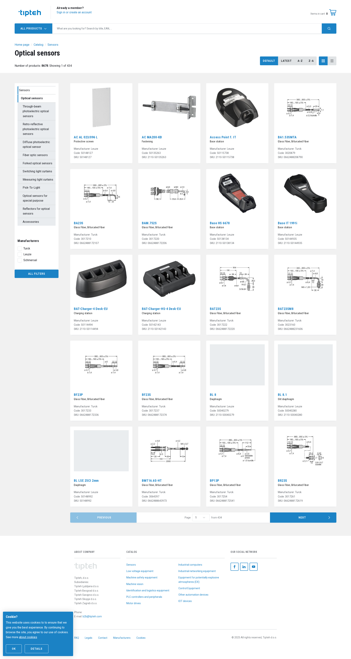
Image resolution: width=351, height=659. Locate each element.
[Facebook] (235, 567)
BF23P (78, 395)
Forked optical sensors (37, 163)
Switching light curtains (37, 171)
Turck (26, 248)
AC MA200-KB (152, 137)
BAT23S (215, 309)
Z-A (311, 60)
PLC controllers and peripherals (144, 596)
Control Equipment (189, 588)
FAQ (76, 637)
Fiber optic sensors (35, 155)
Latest (286, 60)
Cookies (141, 637)
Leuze (27, 254)
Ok (14, 648)
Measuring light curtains (38, 179)
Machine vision (134, 584)
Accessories (31, 222)
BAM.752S (149, 223)
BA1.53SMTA (287, 137)
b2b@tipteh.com (92, 616)
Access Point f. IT (223, 137)
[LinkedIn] (244, 567)
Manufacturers (122, 637)
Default (269, 60)
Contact (102, 637)
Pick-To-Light (31, 187)
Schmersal (30, 260)
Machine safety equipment (141, 577)
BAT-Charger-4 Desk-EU (91, 309)
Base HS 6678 (220, 223)
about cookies (28, 637)
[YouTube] (254, 567)
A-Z (300, 60)
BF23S (146, 395)
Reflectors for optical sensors (36, 211)
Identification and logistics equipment (147, 590)
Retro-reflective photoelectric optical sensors (36, 129)
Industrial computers (190, 564)
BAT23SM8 (285, 309)
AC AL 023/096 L (86, 137)
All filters (36, 273)
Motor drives (133, 603)
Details (36, 648)
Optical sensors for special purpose (35, 198)
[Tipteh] (30, 12)
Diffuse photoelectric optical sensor (36, 144)
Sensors (24, 90)
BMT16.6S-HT (152, 480)
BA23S (78, 223)
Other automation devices (193, 594)
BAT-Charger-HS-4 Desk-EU (161, 309)
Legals (88, 637)
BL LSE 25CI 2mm (86, 480)
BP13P (214, 480)
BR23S (282, 480)
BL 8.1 (282, 395)
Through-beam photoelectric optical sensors (36, 111)
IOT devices (185, 601)
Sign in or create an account (74, 12)
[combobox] (187, 28)
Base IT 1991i (287, 223)
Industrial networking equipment (197, 571)
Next (302, 517)
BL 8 (213, 395)
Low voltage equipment (139, 571)
